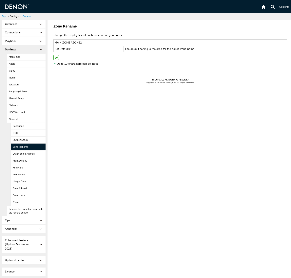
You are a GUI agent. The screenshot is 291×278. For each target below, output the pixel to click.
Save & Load (20, 188)
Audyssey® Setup (18, 91)
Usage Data (19, 181)
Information (19, 174)
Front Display (20, 160)
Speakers (14, 84)
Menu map (14, 57)
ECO (15, 133)
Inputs (12, 77)
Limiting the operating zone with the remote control (26, 211)
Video (12, 70)
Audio (12, 63)
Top (4, 16)
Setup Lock (19, 195)
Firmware (18, 167)
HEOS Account (17, 112)
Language (18, 126)
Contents (284, 7)
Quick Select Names (24, 153)
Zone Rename (20, 147)
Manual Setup (16, 98)
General (27, 16)
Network (13, 105)
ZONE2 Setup (20, 140)
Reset (16, 202)
